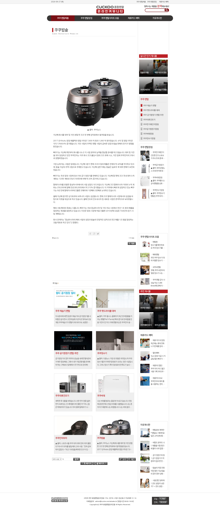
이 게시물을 (131, 238)
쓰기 (124, 459)
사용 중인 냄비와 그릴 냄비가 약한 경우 (161, 308)
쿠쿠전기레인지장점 (146, 308)
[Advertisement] (68, 8)
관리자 (55, 34)
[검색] (167, 10)
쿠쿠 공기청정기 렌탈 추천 (161, 325)
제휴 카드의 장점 (160, 73)
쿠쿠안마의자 (145, 90)
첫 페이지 (87, 463)
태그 (132, 459)
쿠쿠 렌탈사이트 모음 (110, 18)
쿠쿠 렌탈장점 (152, 2)
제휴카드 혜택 (163, 2)
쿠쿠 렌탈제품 (141, 2)
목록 (132, 244)
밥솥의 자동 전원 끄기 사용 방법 (146, 73)
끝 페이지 (100, 463)
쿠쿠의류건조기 (145, 325)
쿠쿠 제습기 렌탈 (160, 90)
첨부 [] (56, 238)
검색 (76, 459)
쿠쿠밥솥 (61, 30)
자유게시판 (157, 18)
